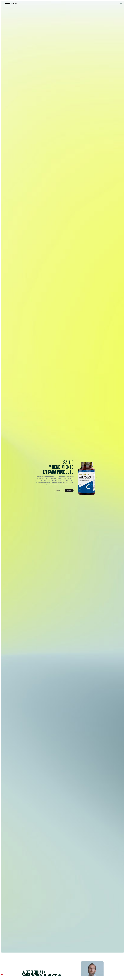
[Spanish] (2, 974)
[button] (77, 477)
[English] (1, 974)
